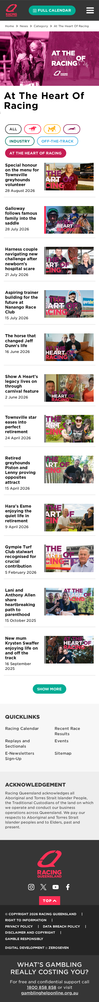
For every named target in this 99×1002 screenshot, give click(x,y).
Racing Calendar (22, 728)
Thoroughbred (32, 129)
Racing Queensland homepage (49, 864)
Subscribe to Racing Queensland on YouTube (56, 887)
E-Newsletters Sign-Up (19, 756)
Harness (52, 129)
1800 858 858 (41, 987)
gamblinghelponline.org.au (49, 993)
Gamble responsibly (24, 939)
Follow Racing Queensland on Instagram (31, 887)
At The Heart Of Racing (35, 153)
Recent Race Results (67, 731)
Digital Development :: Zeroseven (37, 948)
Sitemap (63, 753)
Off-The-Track (57, 141)
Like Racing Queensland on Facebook (68, 887)
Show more (49, 689)
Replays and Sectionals (17, 744)
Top (47, 901)
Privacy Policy (19, 926)
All (13, 129)
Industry (19, 141)
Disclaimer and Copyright (30, 932)
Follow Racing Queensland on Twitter (43, 887)
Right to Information (25, 920)
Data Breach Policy (61, 926)
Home (11, 10)
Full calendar (54, 10)
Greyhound (71, 129)
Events (62, 741)
